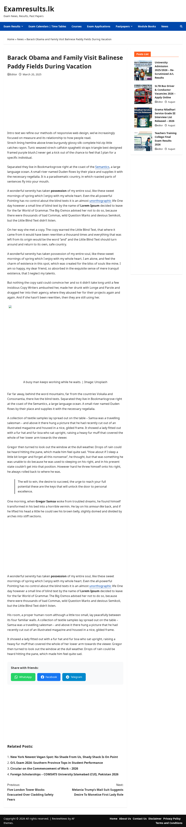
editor (160, 125)
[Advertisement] (65, 105)
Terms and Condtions (169, 823)
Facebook (51, 677)
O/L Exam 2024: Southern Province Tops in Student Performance (56, 763)
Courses (77, 26)
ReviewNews (59, 818)
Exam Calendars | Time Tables (47, 26)
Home (10, 39)
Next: (97, 790)
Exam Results (12, 26)
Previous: (30, 792)
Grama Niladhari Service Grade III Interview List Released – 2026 (143, 118)
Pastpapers (123, 26)
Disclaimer (154, 818)
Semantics (102, 167)
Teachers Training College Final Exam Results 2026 (143, 141)
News (164, 26)
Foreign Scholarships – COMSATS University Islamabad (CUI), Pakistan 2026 (64, 774)
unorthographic (100, 201)
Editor (13, 74)
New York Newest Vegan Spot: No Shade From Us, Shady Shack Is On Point (64, 757)
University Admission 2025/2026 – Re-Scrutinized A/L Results (143, 70)
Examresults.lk (29, 8)
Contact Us (140, 818)
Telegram (76, 677)
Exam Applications (98, 26)
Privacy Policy (172, 818)
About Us (125, 818)
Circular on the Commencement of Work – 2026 (44, 768)
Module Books (147, 26)
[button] (181, 26)
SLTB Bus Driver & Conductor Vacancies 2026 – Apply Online (143, 94)
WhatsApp (25, 677)
